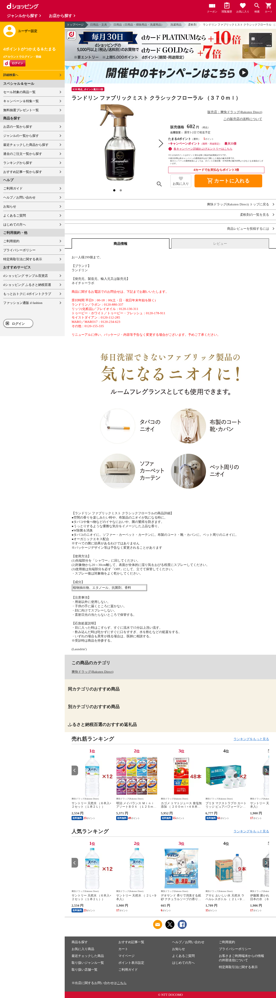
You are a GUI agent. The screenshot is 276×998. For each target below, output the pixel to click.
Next (266, 770)
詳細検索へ (10, 75)
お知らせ (9, 206)
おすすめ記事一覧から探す (22, 172)
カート (123, 949)
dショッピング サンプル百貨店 (25, 275)
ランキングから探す (17, 163)
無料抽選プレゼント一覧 (21, 110)
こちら (122, 983)
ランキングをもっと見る (251, 739)
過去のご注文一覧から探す (22, 154)
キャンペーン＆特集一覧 (21, 101)
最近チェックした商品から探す (26, 144)
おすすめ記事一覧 (131, 942)
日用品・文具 (98, 24)
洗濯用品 (176, 24)
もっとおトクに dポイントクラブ (27, 294)
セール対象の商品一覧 (19, 92)
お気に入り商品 (83, 949)
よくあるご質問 (14, 215)
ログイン (18, 323)
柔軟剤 (192, 24)
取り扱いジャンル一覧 (88, 962)
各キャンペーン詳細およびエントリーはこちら (203, 148)
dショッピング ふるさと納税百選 (27, 284)
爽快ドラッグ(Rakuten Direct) (92, 671)
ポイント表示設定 (131, 962)
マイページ (126, 956)
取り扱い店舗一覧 (84, 969)
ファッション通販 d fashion (22, 303)
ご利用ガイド (13, 188)
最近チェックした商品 (88, 956)
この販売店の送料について (242, 119)
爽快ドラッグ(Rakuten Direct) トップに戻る (238, 204)
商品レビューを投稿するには (248, 228)
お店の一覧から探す (17, 126)
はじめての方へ (14, 224)
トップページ (75, 24)
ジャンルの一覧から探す (21, 135)
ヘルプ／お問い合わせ (19, 197)
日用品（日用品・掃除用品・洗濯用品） (138, 24)
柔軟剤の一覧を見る (254, 214)
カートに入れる (228, 181)
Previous (75, 770)
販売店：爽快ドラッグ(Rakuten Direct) (234, 112)
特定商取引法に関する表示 (22, 259)
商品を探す (80, 942)
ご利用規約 (11, 241)
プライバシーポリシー (19, 250)
